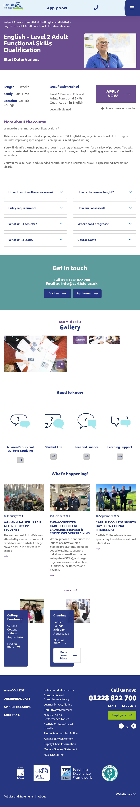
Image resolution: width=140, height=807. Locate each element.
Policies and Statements (59, 690)
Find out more (12, 645)
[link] (96, 8)
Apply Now (57, 8)
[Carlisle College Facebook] (122, 727)
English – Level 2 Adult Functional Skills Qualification (37, 26)
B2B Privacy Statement (58, 709)
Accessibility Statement (58, 738)
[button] (35, 192)
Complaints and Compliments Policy (56, 697)
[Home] (13, 8)
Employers (119, 715)
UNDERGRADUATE (17, 698)
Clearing (59, 615)
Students (129, 705)
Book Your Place (63, 655)
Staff (112, 705)
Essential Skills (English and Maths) (47, 22)
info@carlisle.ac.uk (79, 283)
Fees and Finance (86, 447)
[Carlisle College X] (128, 727)
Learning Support (119, 447)
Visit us (54, 293)
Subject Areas (12, 22)
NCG (133, 794)
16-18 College (14, 690)
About (42, 796)
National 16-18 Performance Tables (56, 717)
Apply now (84, 293)
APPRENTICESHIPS (17, 707)
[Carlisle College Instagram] (133, 727)
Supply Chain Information (60, 744)
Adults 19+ (12, 715)
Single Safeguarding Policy (61, 733)
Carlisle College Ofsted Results (58, 726)
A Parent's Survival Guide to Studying (20, 449)
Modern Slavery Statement (60, 749)
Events (67, 590)
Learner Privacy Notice (58, 704)
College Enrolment (15, 617)
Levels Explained (60, 109)
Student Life (53, 447)
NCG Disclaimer (54, 754)
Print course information (121, 108)
